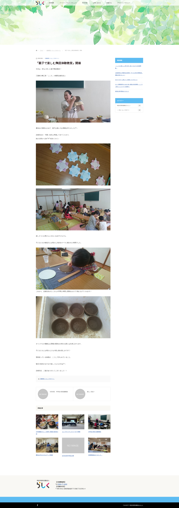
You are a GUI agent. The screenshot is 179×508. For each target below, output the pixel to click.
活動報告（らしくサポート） (52, 58)
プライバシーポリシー (123, 3)
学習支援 (84, 3)
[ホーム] (36, 48)
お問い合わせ (97, 3)
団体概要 (51, 3)
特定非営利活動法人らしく (128, 105)
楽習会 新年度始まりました (122, 91)
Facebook (37, 505)
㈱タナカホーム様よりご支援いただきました (126, 79)
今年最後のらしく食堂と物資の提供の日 (47, 432)
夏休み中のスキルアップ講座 (44, 455)
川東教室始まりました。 (95, 455)
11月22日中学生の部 (68, 455)
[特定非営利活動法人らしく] (43, 487)
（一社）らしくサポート (128, 110)
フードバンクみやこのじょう (68, 3)
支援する (109, 3)
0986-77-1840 (62, 484)
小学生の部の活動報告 (94, 431)
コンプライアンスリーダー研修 (71, 431)
